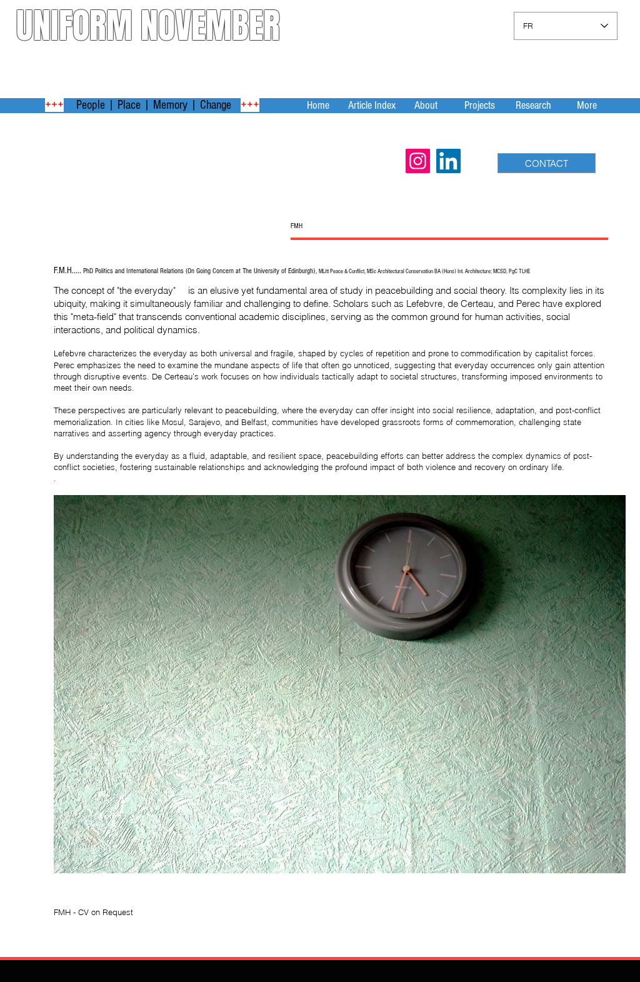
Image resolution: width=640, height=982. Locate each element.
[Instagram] (418, 161)
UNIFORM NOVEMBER (148, 25)
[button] (425, 105)
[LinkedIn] (448, 161)
